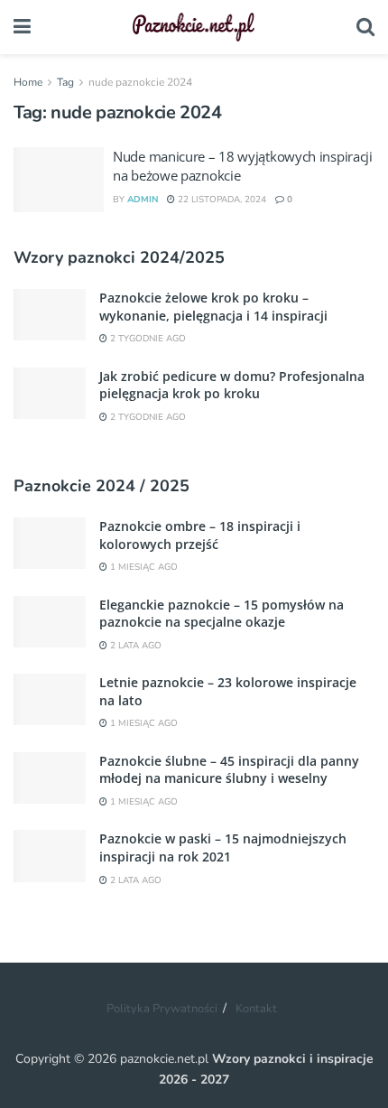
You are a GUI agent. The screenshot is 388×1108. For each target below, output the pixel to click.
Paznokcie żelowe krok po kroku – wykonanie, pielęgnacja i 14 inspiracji (213, 306)
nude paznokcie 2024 (140, 82)
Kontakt (256, 1009)
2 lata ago (134, 645)
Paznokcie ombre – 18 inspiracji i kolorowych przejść (199, 535)
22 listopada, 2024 (220, 199)
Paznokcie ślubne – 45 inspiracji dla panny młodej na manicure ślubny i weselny (229, 769)
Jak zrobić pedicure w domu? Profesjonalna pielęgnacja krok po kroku (232, 385)
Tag (65, 82)
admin (142, 199)
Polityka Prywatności (161, 1009)
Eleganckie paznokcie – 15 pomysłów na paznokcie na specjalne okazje (221, 613)
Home (28, 82)
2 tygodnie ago (146, 338)
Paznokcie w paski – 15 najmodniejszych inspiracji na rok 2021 (222, 847)
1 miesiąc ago (142, 567)
